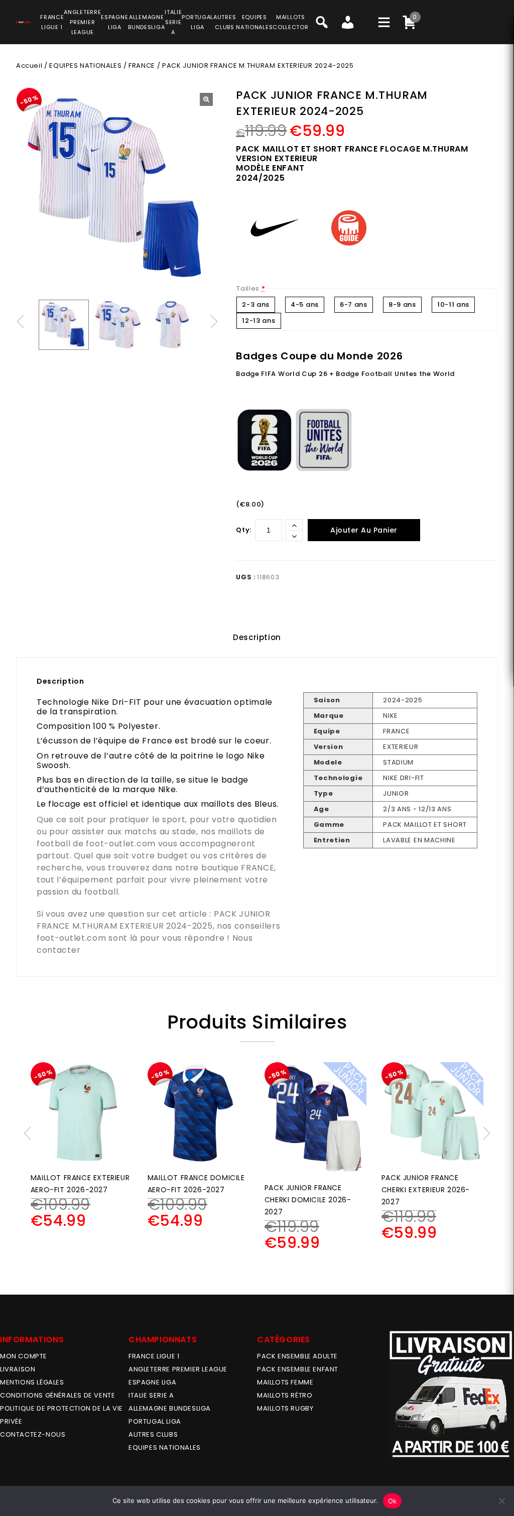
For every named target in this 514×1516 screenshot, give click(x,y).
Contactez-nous (32, 1434)
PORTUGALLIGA (197, 22)
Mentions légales (32, 1382)
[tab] (257, 637)
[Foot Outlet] (23, 20)
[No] (501, 1501)
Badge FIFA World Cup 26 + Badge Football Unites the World (345, 373)
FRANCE (141, 65)
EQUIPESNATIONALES (254, 22)
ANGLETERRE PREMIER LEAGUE (82, 22)
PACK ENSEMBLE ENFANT (297, 1369)
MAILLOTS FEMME (285, 1382)
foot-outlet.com (121, 843)
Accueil (29, 65)
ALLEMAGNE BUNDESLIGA (169, 1408)
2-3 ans (256, 304)
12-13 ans (258, 320)
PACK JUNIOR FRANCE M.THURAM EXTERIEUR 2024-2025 (154, 920)
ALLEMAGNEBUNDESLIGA (146, 22)
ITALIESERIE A (173, 22)
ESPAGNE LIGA (152, 1382)
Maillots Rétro (284, 1395)
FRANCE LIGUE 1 (153, 1356)
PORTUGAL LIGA (154, 1421)
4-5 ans (305, 304)
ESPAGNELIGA (114, 22)
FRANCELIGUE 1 (52, 22)
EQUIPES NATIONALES (85, 65)
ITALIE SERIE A (151, 1395)
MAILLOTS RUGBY (285, 1408)
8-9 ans (402, 304)
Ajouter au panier (364, 530)
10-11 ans (453, 304)
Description (257, 637)
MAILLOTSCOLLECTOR (290, 22)
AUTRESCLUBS (224, 22)
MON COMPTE (23, 1356)
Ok (392, 1501)
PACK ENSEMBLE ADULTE (297, 1356)
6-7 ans (353, 304)
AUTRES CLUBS (153, 1434)
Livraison (17, 1369)
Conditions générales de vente (57, 1395)
